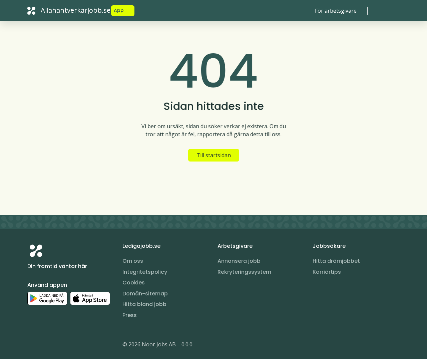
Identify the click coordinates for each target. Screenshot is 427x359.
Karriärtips (327, 272)
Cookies (133, 282)
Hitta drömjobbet (336, 261)
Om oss (132, 261)
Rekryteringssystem (244, 272)
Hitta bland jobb (144, 304)
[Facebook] (59, 345)
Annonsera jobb (239, 261)
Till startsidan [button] (213, 155)
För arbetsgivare (336, 10)
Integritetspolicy (144, 272)
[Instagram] (32, 345)
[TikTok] (72, 345)
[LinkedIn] (46, 345)
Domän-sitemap (145, 293)
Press (129, 315)
